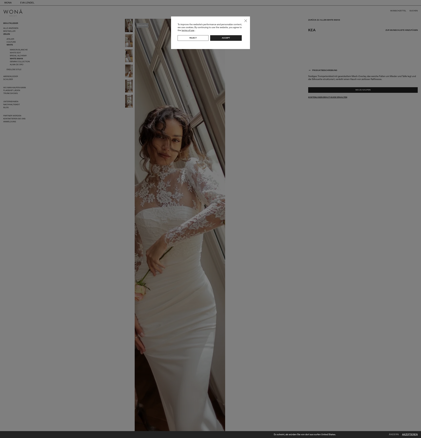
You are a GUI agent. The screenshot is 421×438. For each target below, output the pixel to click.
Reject (193, 38)
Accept (226, 38)
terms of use (188, 30)
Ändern (394, 434)
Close (245, 20)
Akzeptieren (410, 434)
